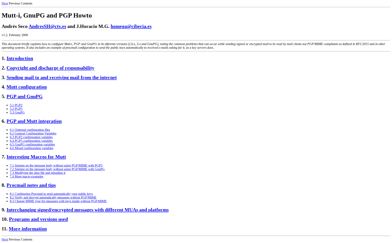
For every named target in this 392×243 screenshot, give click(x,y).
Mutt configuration (27, 86)
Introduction (20, 58)
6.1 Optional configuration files (30, 129)
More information (28, 228)
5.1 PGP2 (16, 105)
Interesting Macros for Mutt (36, 156)
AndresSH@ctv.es (47, 26)
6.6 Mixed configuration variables (31, 148)
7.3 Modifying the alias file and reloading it (37, 173)
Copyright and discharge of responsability (50, 68)
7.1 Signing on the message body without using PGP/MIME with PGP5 (56, 165)
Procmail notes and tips (31, 185)
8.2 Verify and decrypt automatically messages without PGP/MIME (53, 197)
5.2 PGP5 (16, 108)
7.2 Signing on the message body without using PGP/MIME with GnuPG (57, 169)
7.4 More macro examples (26, 176)
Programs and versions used (38, 219)
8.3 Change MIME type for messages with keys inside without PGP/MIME (58, 201)
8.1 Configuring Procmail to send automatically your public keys (51, 194)
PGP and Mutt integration (34, 121)
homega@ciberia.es (131, 26)
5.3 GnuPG (17, 112)
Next (5, 3)
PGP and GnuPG (25, 96)
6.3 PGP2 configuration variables (31, 137)
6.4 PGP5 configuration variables (31, 140)
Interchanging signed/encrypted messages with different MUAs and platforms (88, 209)
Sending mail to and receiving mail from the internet (62, 77)
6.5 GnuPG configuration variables (32, 144)
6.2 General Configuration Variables (33, 133)
